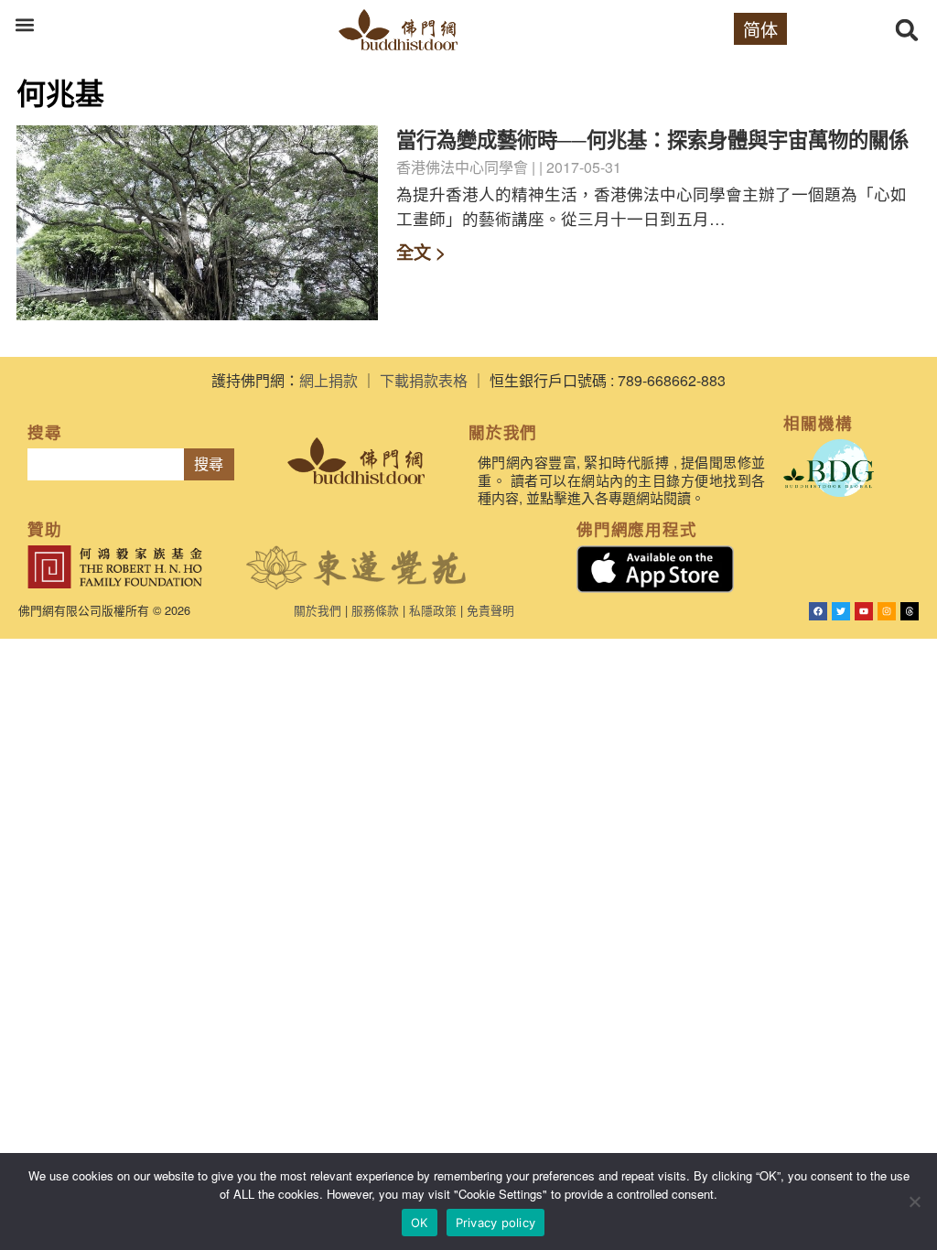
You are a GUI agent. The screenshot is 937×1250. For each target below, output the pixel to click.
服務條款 (375, 610)
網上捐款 (328, 380)
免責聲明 (490, 610)
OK (419, 1222)
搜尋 (208, 464)
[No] (914, 1201)
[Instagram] (887, 611)
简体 (760, 28)
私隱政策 (433, 610)
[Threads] (909, 611)
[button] (24, 24)
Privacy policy (496, 1222)
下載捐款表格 (424, 380)
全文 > (421, 251)
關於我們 (317, 610)
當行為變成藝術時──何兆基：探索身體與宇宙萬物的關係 (652, 139)
